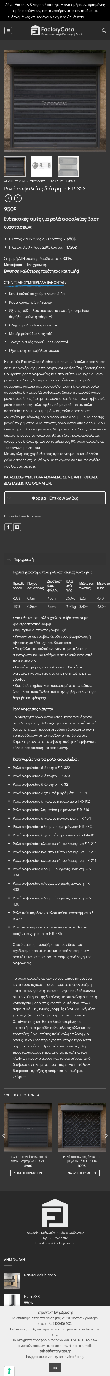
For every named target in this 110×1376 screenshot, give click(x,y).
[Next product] (8, 198)
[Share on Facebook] (8, 527)
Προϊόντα (37, 181)
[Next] (97, 101)
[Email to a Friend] (17, 527)
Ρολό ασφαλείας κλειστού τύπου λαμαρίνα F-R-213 (28, 1159)
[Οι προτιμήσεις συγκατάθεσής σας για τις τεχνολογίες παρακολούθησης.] (9, 1371)
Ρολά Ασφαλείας (62, 181)
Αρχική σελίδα (14, 181)
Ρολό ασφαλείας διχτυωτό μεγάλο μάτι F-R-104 (82, 1159)
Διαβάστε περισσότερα (28, 1173)
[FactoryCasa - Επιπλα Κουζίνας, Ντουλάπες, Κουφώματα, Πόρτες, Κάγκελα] (57, 30)
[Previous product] (18, 198)
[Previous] (13, 101)
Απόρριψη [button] (94, 16)
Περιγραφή (24, 559)
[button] (8, 30)
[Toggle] (9, 498)
